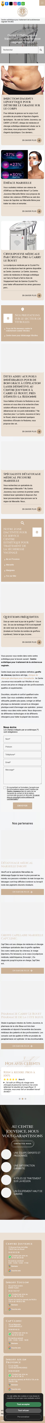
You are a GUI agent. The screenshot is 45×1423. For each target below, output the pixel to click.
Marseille (10, 564)
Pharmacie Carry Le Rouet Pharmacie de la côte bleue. (22, 1015)
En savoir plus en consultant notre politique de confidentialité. (23, 797)
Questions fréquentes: (21, 617)
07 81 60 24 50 (18, 1257)
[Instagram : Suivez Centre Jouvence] (15, 3)
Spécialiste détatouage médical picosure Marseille (22, 477)
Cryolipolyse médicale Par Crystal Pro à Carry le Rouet (22, 257)
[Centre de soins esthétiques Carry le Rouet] (22, 12)
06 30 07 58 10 (18, 1376)
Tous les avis (16, 1270)
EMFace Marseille (17, 183)
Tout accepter (23, 1404)
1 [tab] (19, 1094)
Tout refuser (23, 1410)
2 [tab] (22, 1094)
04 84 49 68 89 (13, 1371)
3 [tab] (25, 1094)
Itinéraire (14, 1266)
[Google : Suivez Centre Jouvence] (11, 3)
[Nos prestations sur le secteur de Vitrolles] (7, 318)
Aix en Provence (13, 559)
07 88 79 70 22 (18, 1296)
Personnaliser (23, 1417)
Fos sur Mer (11, 576)
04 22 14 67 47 (13, 1291)
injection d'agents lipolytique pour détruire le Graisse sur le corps (21, 104)
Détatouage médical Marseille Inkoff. (17, 864)
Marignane (10, 570)
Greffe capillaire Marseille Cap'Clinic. (22, 937)
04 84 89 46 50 (13, 1329)
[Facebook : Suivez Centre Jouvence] (6, 3)
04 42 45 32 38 (13, 1252)
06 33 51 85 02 (18, 1335)
